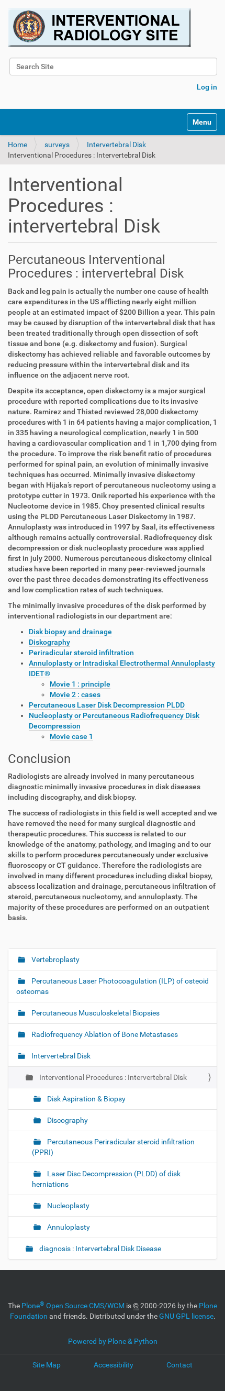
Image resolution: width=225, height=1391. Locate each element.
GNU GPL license (186, 1316)
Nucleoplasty (67, 1205)
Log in (207, 87)
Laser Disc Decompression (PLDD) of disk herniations (106, 1178)
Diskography (49, 642)
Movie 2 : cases (75, 694)
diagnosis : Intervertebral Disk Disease (99, 1248)
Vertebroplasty (55, 959)
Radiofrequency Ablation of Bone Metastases (104, 1034)
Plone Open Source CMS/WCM (73, 1305)
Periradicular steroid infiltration (81, 652)
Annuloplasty (68, 1227)
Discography (67, 1120)
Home (17, 144)
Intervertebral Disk (116, 144)
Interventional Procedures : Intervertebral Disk (112, 1077)
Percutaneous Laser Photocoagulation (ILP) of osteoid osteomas (112, 986)
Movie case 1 (71, 736)
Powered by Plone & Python (113, 1341)
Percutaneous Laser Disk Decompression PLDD (107, 705)
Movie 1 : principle (80, 684)
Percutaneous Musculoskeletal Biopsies (95, 1013)
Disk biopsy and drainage (70, 631)
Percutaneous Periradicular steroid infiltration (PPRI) (113, 1147)
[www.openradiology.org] (99, 27)
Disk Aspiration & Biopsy (86, 1099)
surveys (57, 144)
